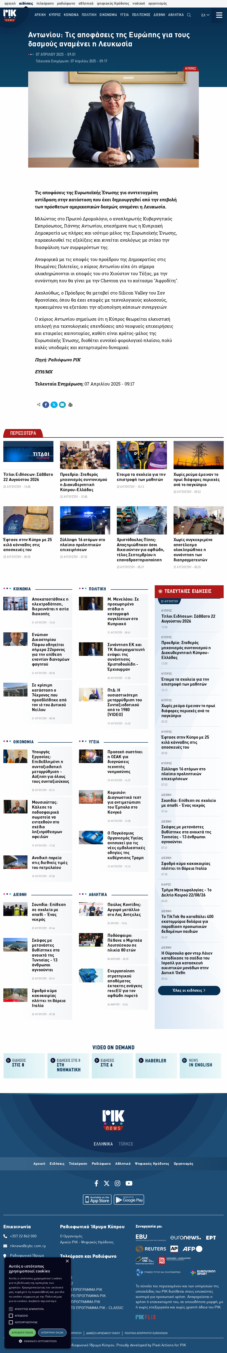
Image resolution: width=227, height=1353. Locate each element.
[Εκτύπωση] (70, 404)
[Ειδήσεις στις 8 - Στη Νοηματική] (68, 1065)
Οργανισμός (184, 1163)
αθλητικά (86, 3)
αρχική (10, 3)
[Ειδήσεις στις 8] (24, 1065)
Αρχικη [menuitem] (40, 15)
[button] (10, 1309)
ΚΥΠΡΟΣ (190, 69)
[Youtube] (129, 1184)
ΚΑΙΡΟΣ (166, 884)
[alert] (37, 1303)
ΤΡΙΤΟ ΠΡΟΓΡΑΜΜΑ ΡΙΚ (80, 1302)
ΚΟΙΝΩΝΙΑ (22, 589)
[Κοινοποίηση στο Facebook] (45, 405)
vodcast (138, 3)
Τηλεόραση (78, 1163)
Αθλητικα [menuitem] (176, 15)
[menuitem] (189, 15)
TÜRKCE (126, 1144)
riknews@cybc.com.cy (28, 1246)
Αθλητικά (123, 1163)
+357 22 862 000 (23, 1236)
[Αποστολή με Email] (62, 405)
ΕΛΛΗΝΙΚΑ (103, 1144)
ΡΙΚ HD (66, 1278)
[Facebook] (97, 1184)
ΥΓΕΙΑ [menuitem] (124, 15)
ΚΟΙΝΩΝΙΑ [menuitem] (71, 15)
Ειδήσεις (57, 1163)
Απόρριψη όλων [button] (52, 1332)
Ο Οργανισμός (71, 1236)
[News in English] (200, 1065)
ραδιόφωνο (66, 3)
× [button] (67, 1261)
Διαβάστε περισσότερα (42, 1301)
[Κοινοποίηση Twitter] (54, 405)
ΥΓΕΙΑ (94, 742)
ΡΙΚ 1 (64, 1266)
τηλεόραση (45, 3)
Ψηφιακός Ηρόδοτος (152, 1163)
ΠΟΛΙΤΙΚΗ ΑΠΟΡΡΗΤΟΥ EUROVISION (146, 1333)
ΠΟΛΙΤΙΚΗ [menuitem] (89, 15)
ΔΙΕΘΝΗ (20, 895)
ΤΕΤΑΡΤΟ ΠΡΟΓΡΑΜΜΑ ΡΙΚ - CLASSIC (91, 1308)
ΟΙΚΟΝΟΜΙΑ (23, 742)
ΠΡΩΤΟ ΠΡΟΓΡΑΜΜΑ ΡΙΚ (81, 1290)
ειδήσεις (26, 3)
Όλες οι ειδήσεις (188, 991)
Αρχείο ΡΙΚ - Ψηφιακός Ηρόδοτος (87, 1242)
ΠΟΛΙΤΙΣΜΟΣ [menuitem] (141, 15)
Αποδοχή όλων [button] (22, 1332)
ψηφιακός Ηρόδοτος (113, 3)
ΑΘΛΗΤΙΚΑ (98, 895)
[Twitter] (107, 1184)
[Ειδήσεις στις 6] (112, 1065)
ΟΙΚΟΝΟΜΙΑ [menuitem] (108, 15)
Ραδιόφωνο (101, 1163)
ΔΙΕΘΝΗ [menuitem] (159, 15)
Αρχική (39, 1163)
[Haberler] (156, 1065)
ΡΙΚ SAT (66, 1284)
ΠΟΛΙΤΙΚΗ (97, 589)
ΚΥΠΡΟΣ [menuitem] (55, 15)
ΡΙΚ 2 (64, 1272)
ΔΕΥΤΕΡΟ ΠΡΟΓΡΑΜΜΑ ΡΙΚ (83, 1296)
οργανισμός (157, 3)
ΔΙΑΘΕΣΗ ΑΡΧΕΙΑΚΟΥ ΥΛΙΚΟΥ (103, 1333)
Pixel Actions (163, 1345)
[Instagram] (117, 1184)
